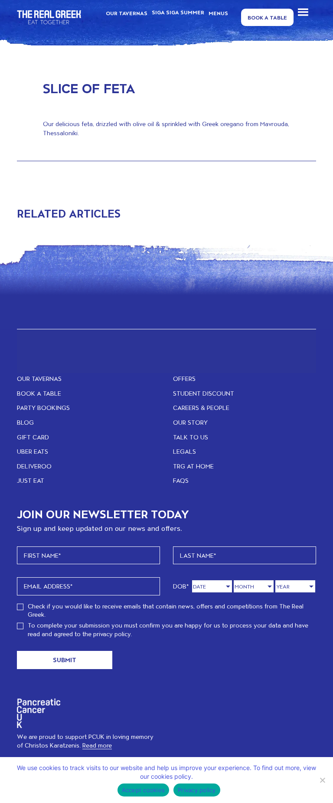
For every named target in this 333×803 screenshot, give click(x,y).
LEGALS (184, 451)
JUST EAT (30, 480)
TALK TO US (190, 437)
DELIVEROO (34, 466)
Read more (97, 745)
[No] (322, 780)
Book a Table (267, 17)
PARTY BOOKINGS (43, 407)
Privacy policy (197, 790)
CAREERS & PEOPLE (201, 407)
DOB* (181, 586)
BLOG (25, 422)
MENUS (218, 13)
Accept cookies (143, 790)
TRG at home (193, 466)
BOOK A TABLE (39, 393)
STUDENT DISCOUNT (203, 393)
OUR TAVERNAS (126, 13)
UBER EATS (32, 451)
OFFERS (184, 378)
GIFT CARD (33, 437)
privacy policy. (112, 633)
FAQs (181, 480)
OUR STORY (190, 422)
